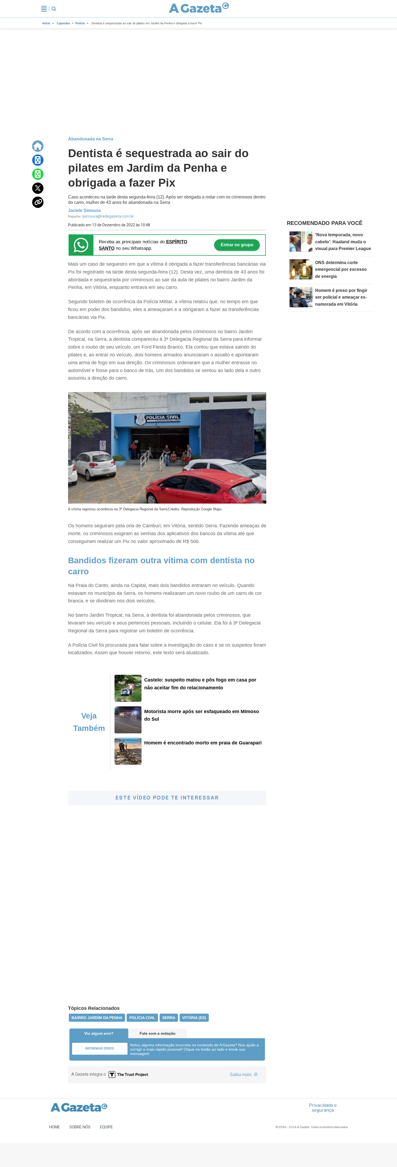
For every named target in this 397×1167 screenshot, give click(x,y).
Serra (168, 1018)
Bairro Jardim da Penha (97, 1018)
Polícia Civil (142, 1018)
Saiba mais (241, 1074)
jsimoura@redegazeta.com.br (108, 216)
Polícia (80, 23)
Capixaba (63, 23)
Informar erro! (99, 1048)
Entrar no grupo (237, 244)
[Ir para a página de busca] (53, 8)
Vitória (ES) (194, 1018)
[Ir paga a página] (37, 146)
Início (46, 23)
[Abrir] (44, 8)
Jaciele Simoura (84, 210)
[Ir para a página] (199, 8)
